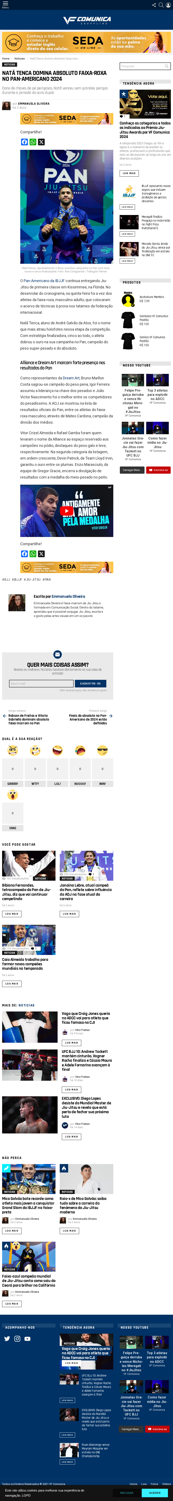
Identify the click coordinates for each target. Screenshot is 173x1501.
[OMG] (16, 1246)
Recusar (126, 1493)
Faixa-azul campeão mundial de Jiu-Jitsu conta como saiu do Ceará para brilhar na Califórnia (28, 1281)
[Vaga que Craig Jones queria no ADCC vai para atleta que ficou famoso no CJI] (30, 1027)
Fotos (154, 1484)
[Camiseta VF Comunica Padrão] (128, 320)
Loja (144, 1484)
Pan (48, 579)
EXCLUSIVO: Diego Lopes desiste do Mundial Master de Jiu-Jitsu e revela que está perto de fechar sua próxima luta (86, 1107)
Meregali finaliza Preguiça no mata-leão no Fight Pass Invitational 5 (156, 222)
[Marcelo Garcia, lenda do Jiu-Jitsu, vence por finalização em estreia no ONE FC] (129, 249)
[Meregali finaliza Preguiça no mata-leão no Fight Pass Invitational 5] (129, 222)
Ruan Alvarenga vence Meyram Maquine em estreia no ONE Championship (95, 1450)
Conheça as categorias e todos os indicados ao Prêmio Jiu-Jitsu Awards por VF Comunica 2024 (145, 129)
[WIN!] (133, 94)
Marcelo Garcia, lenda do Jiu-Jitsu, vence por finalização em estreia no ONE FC (156, 249)
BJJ (7, 579)
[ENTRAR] (168, 5)
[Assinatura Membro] (128, 299)
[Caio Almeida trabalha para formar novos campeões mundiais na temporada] (28, 940)
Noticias (40, 878)
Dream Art (71, 378)
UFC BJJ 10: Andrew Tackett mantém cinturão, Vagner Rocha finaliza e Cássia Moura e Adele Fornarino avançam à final (87, 1060)
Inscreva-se (161, 470)
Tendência (6, 1168)
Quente (64, 1168)
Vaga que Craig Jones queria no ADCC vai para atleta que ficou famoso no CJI (86, 1018)
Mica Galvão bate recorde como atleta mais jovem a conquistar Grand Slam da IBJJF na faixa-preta (28, 1205)
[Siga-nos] (154, 5)
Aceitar (155, 1493)
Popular (124, 94)
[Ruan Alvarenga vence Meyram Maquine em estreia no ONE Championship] (69, 1450)
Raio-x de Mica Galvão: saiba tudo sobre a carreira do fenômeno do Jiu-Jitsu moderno (83, 1205)
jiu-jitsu (33, 579)
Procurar (166, 67)
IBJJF (18, 579)
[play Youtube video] (66, 511)
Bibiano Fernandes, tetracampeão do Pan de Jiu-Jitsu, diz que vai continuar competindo (26, 892)
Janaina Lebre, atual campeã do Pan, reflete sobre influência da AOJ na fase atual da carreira (86, 892)
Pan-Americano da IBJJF (44, 281)
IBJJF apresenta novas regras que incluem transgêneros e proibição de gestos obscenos (156, 193)
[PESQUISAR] (161, 5)
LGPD (26, 1495)
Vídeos (166, 1484)
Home (133, 1484)
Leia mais (11, 913)
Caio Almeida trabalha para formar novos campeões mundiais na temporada (25, 964)
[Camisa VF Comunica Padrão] (128, 341)
